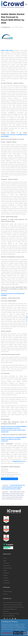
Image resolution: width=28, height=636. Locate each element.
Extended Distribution (16, 485)
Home (5, 558)
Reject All (16, 632)
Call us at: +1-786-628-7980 (9, 615)
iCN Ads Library (7, 582)
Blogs (5, 560)
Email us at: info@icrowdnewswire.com (11, 613)
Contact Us (6, 577)
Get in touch (6, 611)
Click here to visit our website (9, 478)
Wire (3, 488)
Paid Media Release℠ (8, 591)
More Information (7, 632)
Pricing (5, 570)
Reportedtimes (18, 487)
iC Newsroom (6, 563)
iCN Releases (6, 580)
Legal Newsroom (7, 565)
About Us (5, 575)
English (19, 488)
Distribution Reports (8, 568)
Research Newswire (10, 488)
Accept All (23, 632)
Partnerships (6, 572)
